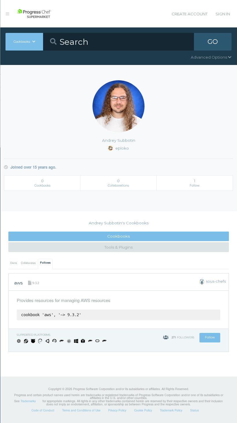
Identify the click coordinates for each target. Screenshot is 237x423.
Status (194, 410)
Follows (45, 262)
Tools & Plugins (118, 247)
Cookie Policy (143, 410)
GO (213, 42)
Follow (210, 337)
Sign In (223, 14)
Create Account (190, 14)
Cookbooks (118, 236)
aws (18, 283)
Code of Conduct (43, 410)
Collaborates (28, 263)
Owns (13, 263)
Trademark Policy (171, 410)
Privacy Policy (117, 410)
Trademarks (28, 401)
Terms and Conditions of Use (81, 410)
